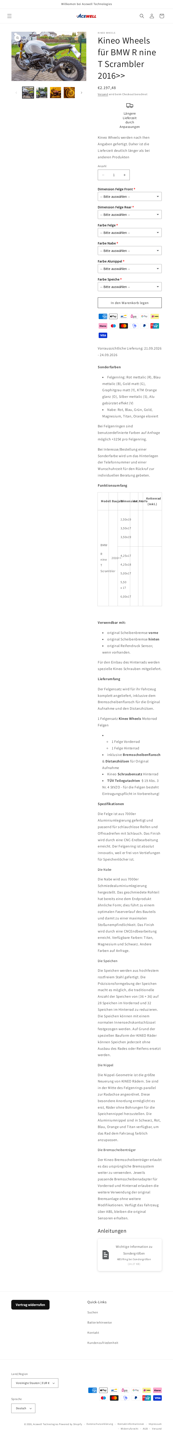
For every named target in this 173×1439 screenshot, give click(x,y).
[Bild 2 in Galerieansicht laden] (42, 92)
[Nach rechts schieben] (81, 93)
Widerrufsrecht (130, 1428)
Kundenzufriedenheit (102, 1343)
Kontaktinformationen (131, 1423)
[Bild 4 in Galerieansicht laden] (69, 92)
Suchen (92, 1312)
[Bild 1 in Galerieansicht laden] (28, 92)
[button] (9, 16)
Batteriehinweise (99, 1322)
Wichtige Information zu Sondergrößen (134, 1249)
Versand (103, 94)
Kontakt (93, 1333)
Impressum (155, 1423)
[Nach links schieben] (16, 93)
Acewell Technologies (45, 1424)
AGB (145, 1428)
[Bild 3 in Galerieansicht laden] (55, 92)
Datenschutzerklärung (99, 1423)
